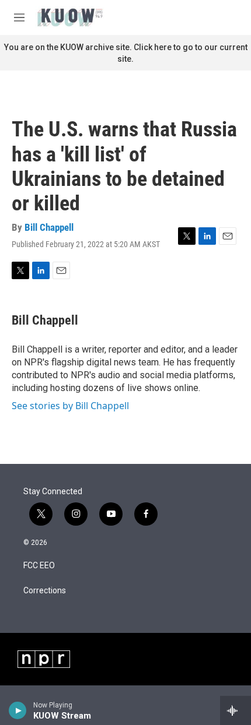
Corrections (44, 590)
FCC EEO (39, 565)
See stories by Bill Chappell (70, 405)
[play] (18, 710)
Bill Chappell (49, 227)
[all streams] (235, 710)
